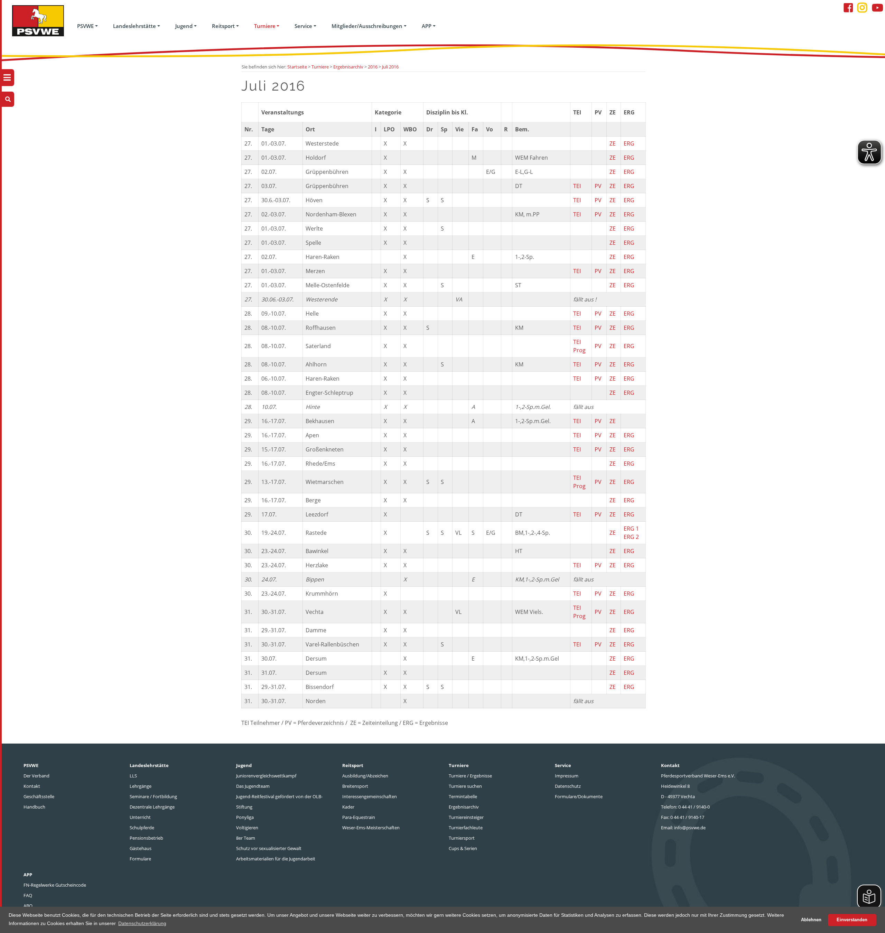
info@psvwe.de (690, 827)
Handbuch (34, 807)
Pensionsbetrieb (146, 838)
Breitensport (355, 786)
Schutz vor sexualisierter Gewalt (268, 848)
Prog (579, 350)
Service (303, 25)
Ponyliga (245, 817)
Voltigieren (247, 827)
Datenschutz (568, 786)
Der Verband (36, 776)
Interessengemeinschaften (369, 796)
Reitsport (223, 25)
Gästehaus (140, 848)
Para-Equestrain (358, 817)
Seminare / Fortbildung (153, 796)
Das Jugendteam (253, 786)
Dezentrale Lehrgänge (152, 807)
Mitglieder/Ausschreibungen (367, 25)
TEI (577, 186)
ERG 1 (631, 528)
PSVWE (85, 25)
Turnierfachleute (466, 827)
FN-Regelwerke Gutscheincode (55, 885)
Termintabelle (463, 796)
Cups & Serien (463, 848)
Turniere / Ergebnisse (470, 776)
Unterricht (140, 817)
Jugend (184, 25)
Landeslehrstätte (134, 25)
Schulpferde (142, 827)
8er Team (245, 838)
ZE (612, 143)
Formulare (140, 859)
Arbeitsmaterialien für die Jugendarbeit (275, 859)
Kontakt (32, 786)
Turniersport (462, 838)
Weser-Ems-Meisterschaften (371, 827)
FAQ (28, 895)
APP (426, 25)
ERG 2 (631, 537)
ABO (28, 906)
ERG (629, 143)
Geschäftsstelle (39, 796)
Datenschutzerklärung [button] (142, 923)
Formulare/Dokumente (579, 796)
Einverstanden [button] (852, 919)
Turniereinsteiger (466, 817)
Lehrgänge (140, 786)
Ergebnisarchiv (464, 807)
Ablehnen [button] (811, 919)
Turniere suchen (465, 786)
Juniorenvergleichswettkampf (266, 776)
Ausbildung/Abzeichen (365, 776)
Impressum (566, 776)
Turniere (265, 25)
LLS (133, 776)
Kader (348, 807)
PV (598, 186)
